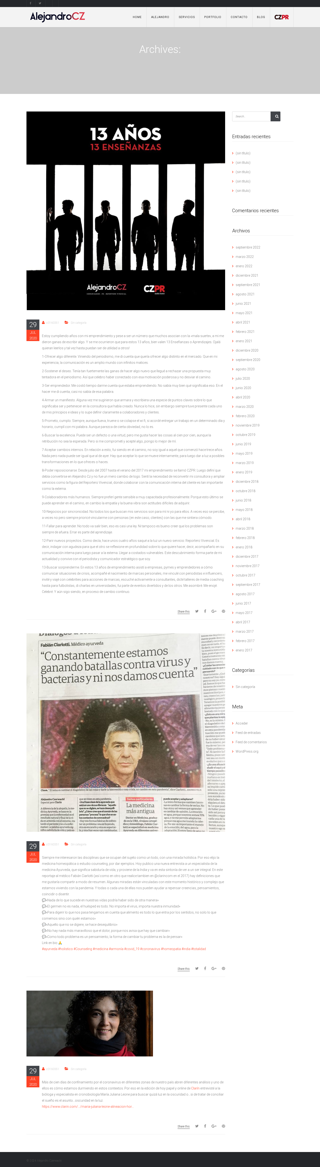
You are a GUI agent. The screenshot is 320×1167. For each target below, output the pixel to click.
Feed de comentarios (251, 742)
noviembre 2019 (248, 425)
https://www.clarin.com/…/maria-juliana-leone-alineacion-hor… (88, 1106)
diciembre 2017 (247, 556)
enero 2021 (244, 341)
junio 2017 (243, 603)
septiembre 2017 (248, 585)
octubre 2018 (245, 491)
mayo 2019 (244, 453)
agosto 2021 (245, 294)
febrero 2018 (245, 538)
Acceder (242, 723)
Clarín (195, 1088)
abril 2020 (243, 397)
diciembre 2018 (247, 481)
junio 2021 (243, 303)
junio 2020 (243, 388)
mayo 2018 (244, 510)
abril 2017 (243, 622)
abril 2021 (243, 322)
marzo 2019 (245, 463)
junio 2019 (243, 444)
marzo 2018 (245, 528)
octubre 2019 (245, 435)
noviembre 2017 (248, 566)
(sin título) (243, 153)
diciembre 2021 (247, 275)
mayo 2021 (244, 313)
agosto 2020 (245, 369)
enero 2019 (244, 472)
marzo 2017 (245, 631)
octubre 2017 (245, 575)
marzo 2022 (245, 257)
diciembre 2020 (247, 350)
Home (137, 17)
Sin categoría (78, 322)
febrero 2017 (245, 641)
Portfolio (212, 17)
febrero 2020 (245, 416)
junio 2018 (243, 500)
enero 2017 (244, 650)
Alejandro (160, 17)
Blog (261, 17)
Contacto (239, 17)
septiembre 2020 (248, 360)
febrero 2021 (245, 332)
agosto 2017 (245, 594)
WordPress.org (247, 751)
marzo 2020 (245, 407)
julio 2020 (243, 378)
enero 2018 (244, 547)
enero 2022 (244, 266)
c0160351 (52, 322)
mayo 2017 (244, 613)
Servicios (187, 17)
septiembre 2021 (248, 285)
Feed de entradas (248, 733)
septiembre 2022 (248, 247)
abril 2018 (243, 519)
